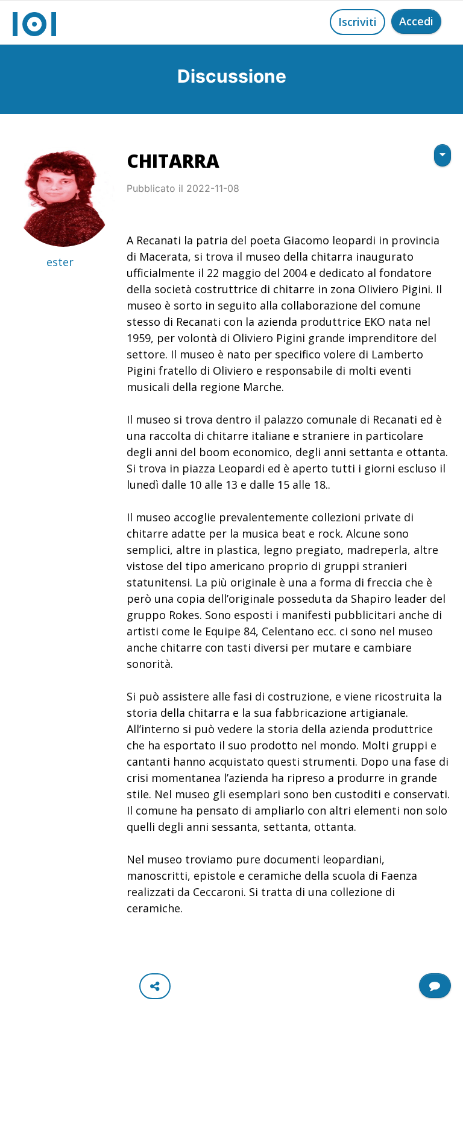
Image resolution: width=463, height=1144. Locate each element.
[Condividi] (155, 986)
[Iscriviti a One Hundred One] (435, 985)
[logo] (34, 22)
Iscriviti (357, 21)
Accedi (416, 21)
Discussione (231, 76)
